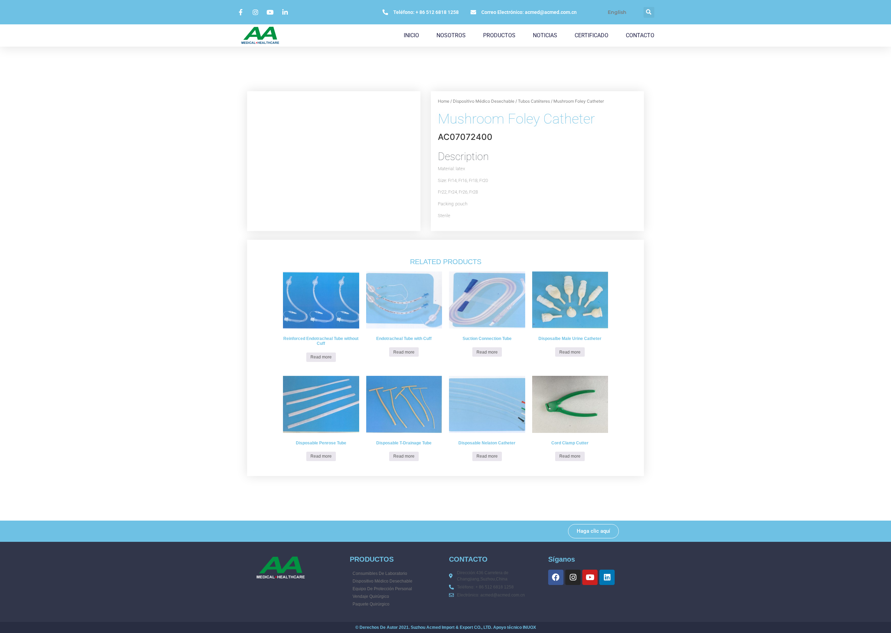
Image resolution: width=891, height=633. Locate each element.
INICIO (411, 35)
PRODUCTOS (499, 35)
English (617, 12)
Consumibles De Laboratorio (380, 573)
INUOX (529, 627)
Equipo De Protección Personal (382, 588)
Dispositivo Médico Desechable (483, 101)
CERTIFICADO (591, 35)
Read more (321, 357)
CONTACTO (640, 35)
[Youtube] (590, 577)
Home (443, 101)
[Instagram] (573, 577)
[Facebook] (555, 577)
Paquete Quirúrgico (371, 604)
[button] (649, 12)
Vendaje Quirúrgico (371, 596)
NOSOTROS (451, 35)
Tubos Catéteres (534, 101)
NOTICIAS (545, 35)
